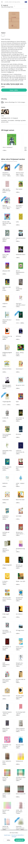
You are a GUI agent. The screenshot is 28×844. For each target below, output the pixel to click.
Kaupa (14, 90)
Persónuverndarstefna (17, 835)
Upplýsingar (7, 835)
